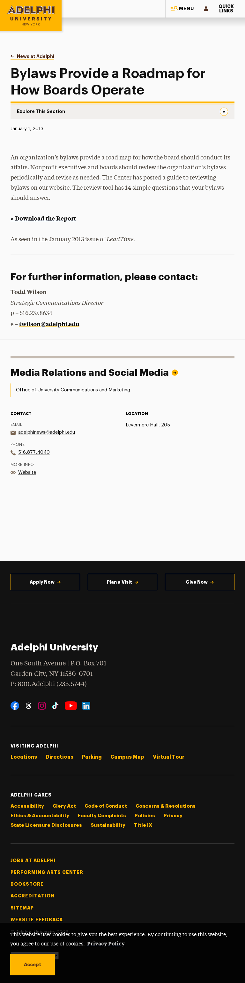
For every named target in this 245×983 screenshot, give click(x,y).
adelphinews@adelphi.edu (46, 432)
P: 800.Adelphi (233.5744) (49, 684)
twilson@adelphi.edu (49, 324)
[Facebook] (15, 705)
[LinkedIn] (86, 706)
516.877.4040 (34, 452)
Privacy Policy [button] (106, 943)
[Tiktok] (55, 706)
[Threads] (29, 706)
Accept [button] (32, 964)
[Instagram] (42, 706)
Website (27, 472)
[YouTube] (71, 705)
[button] (182, 9)
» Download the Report (43, 218)
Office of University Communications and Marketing (73, 390)
